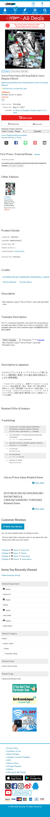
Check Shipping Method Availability (14, 135)
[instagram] (21, 786)
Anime (15, 550)
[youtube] (8, 792)
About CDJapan (13, 754)
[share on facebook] (16, 142)
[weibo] (27, 786)
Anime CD (25, 550)
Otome (23, 553)
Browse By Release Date (12, 679)
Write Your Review (13, 527)
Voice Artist (25, 556)
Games (16, 559)
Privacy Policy (12, 748)
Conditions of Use (14, 751)
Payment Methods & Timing (11, 137)
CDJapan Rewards (14, 766)
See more (39, 483)
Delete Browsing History (11, 575)
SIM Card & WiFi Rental (16, 772)
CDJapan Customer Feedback (18, 757)
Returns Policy (12, 763)
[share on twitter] (6, 142)
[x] (8, 786)
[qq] (35, 786)
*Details (37, 154)
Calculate (37, 131)
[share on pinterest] (35, 142)
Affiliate (10, 769)
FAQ (9, 760)
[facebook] (14, 786)
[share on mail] (44, 142)
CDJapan (5, 550)
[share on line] (25, 142)
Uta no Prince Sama (10, 666)
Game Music (27, 559)
